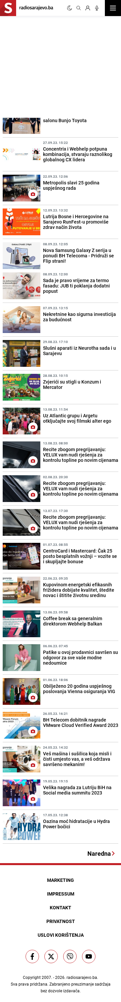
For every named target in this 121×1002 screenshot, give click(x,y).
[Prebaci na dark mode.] (69, 8)
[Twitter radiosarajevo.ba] (51, 956)
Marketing (60, 880)
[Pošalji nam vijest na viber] (70, 956)
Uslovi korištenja (61, 935)
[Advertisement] (50, 66)
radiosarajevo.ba (82, 977)
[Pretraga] (78, 8)
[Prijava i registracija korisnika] (87, 8)
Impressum (60, 894)
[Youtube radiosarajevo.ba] (88, 956)
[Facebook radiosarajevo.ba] (32, 956)
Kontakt (60, 907)
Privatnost (60, 921)
